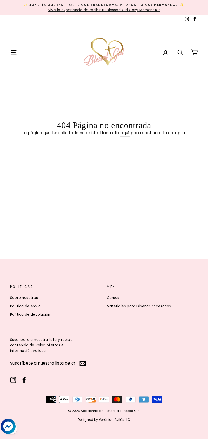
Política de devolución (30, 314)
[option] (104, 8)
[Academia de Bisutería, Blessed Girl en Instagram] (13, 380)
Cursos (113, 297)
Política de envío (25, 306)
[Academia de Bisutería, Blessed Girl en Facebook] (24, 380)
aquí (125, 133)
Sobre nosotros (24, 297)
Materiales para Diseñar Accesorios (139, 306)
